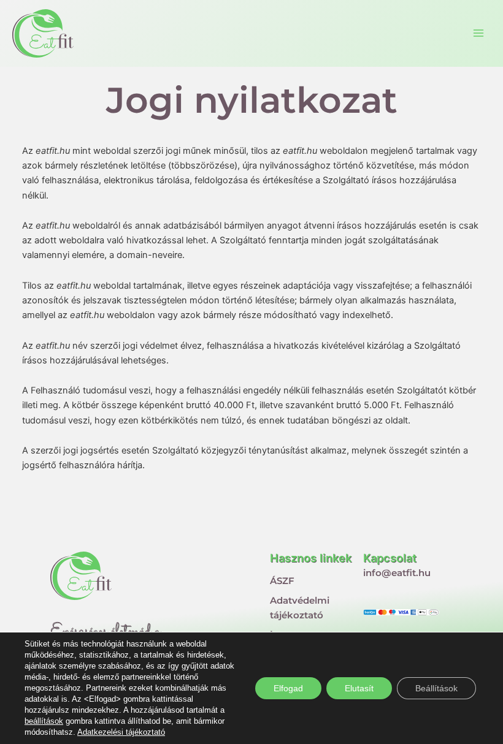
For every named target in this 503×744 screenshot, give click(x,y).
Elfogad (288, 688)
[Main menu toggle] (478, 33)
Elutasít (359, 688)
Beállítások (436, 688)
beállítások (44, 721)
